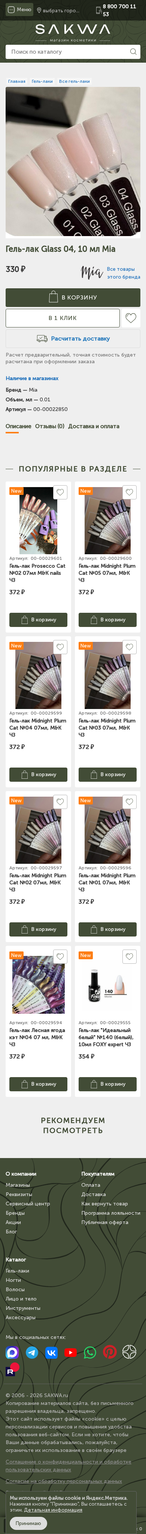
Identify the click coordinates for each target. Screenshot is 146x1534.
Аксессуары (21, 1317)
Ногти (13, 1280)
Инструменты (23, 1308)
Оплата (90, 1185)
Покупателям (98, 1174)
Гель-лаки (17, 1271)
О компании (21, 1174)
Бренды (15, 1213)
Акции (13, 1222)
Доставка (93, 1194)
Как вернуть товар (104, 1204)
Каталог (16, 1260)
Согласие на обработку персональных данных (64, 1481)
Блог (11, 1232)
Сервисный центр (28, 1204)
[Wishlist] (131, 318)
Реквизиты (19, 1194)
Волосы (15, 1289)
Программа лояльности (110, 1213)
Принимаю (28, 1523)
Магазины (18, 1185)
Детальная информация (53, 1510)
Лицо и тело (21, 1299)
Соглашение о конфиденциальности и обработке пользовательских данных (68, 1466)
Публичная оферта (104, 1222)
